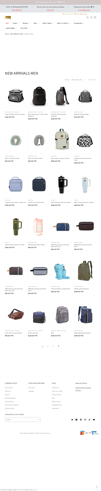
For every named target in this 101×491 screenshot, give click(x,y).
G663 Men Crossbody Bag (81, 114)
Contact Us (55, 388)
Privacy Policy (9, 401)
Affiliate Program (10, 398)
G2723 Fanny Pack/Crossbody (13, 333)
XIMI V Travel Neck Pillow (12, 158)
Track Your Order (57, 391)
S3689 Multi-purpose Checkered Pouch (37, 289)
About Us (8, 391)
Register (85, 14)
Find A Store (9, 388)
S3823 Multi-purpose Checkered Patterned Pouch (60, 245)
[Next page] (58, 346)
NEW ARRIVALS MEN (16, 34)
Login (78, 14)
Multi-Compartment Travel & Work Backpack (38, 115)
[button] (88, 17)
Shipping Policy (57, 405)
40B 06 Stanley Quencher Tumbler (61, 202)
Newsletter (55, 408)
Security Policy (9, 408)
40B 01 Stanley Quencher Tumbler (84, 202)
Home (7, 34)
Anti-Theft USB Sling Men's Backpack (58, 115)
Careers (7, 395)
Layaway (31, 391)
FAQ (53, 398)
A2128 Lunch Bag (33, 333)
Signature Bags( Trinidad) (32, 433)
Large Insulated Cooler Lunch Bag (15, 114)
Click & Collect (56, 395)
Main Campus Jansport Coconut (60, 158)
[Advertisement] (50, 56)
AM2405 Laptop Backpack (81, 289)
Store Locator (68, 14)
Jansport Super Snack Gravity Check (82, 159)
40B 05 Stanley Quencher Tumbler (15, 245)
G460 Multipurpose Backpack (82, 333)
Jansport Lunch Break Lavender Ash (15, 202)
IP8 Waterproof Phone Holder (36, 245)
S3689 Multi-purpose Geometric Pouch (83, 245)
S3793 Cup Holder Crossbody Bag (60, 289)
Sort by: (67, 80)
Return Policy (56, 401)
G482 (52, 333)
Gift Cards (32, 388)
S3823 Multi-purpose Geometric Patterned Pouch (14, 289)
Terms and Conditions (12, 405)
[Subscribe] (38, 419)
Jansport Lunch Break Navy (36, 202)
